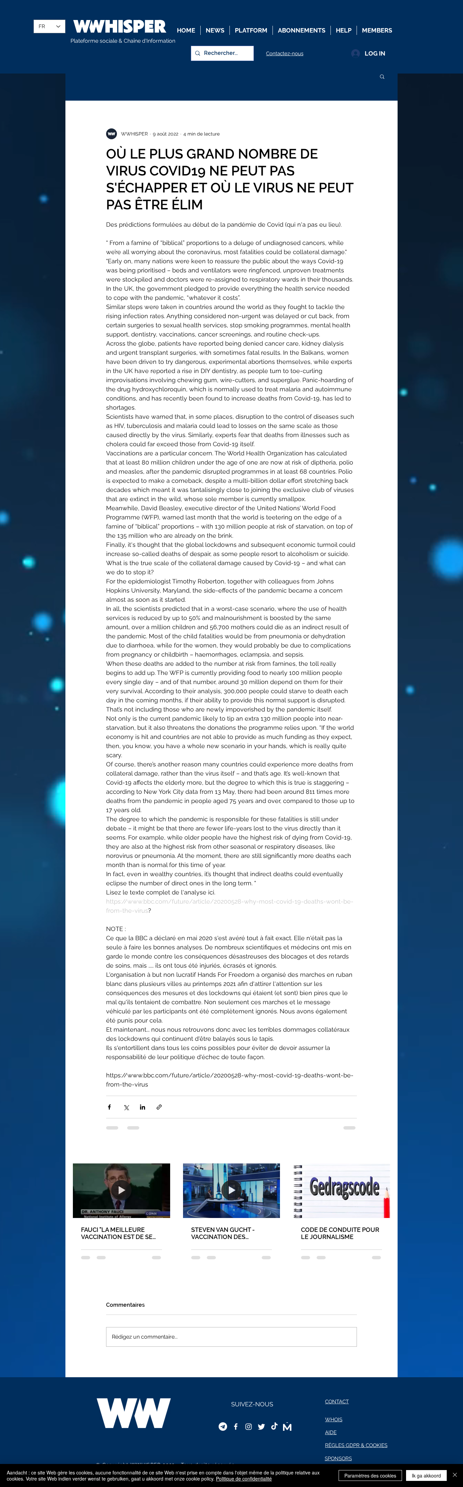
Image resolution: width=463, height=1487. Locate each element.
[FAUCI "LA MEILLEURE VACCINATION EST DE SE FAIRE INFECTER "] (121, 1190)
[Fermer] (455, 1475)
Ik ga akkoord (426, 1475)
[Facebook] (236, 1426)
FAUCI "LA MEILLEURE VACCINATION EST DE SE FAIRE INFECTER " (117, 1233)
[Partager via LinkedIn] (142, 1107)
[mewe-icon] (287, 1426)
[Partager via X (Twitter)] (126, 1107)
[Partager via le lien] (159, 1107)
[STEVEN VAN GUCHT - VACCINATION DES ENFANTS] (231, 1190)
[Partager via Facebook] (109, 1107)
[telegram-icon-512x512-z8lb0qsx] (223, 1426)
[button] (382, 76)
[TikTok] (274, 1426)
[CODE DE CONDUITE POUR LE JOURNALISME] (341, 1190)
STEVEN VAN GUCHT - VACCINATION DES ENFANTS (223, 1233)
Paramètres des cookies (370, 1475)
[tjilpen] (261, 1426)
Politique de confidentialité (244, 1478)
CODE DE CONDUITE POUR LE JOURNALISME (340, 1233)
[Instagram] (248, 1426)
